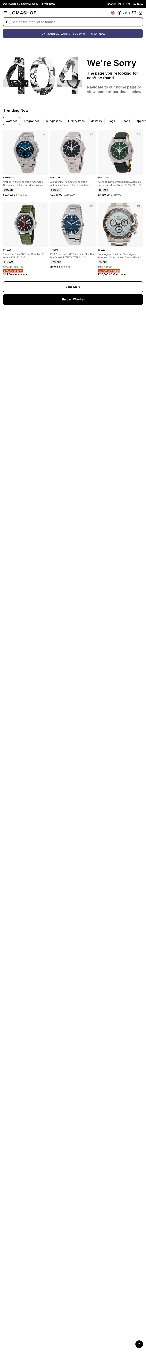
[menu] (5, 12)
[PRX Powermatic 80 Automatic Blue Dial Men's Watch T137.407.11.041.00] (91, 206)
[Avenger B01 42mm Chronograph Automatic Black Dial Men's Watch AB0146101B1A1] (91, 134)
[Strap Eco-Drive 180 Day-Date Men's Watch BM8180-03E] (44, 206)
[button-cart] (140, 12)
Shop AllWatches (73, 299)
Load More (73, 286)
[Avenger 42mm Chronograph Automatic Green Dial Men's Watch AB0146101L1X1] (138, 134)
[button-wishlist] (134, 12)
